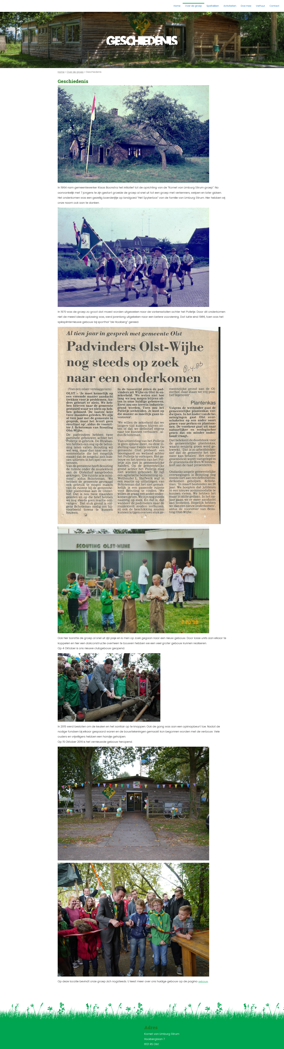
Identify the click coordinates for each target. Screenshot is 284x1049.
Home (61, 72)
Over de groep (75, 72)
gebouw (203, 981)
